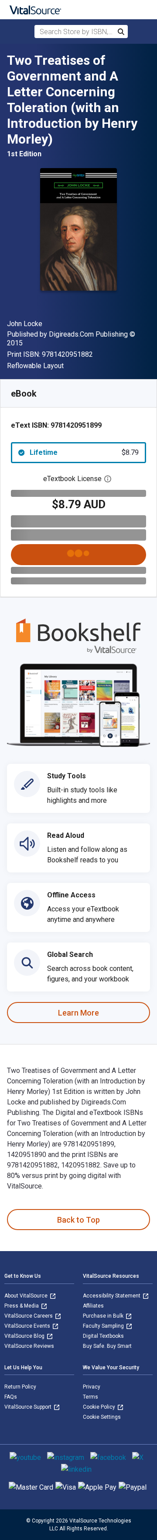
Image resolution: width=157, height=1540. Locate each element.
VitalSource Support (28, 1407)
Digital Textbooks (103, 1336)
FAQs (10, 1397)
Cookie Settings (102, 1417)
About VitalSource (26, 1296)
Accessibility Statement (112, 1296)
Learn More (78, 1012)
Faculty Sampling (104, 1326)
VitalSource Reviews (29, 1346)
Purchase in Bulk (104, 1316)
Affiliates (93, 1306)
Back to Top (78, 1219)
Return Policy (20, 1387)
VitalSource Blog (25, 1336)
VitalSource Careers (29, 1316)
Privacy (91, 1387)
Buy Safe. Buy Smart (107, 1346)
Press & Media (22, 1306)
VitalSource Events (27, 1326)
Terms (90, 1397)
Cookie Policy (99, 1407)
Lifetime (84, 452)
